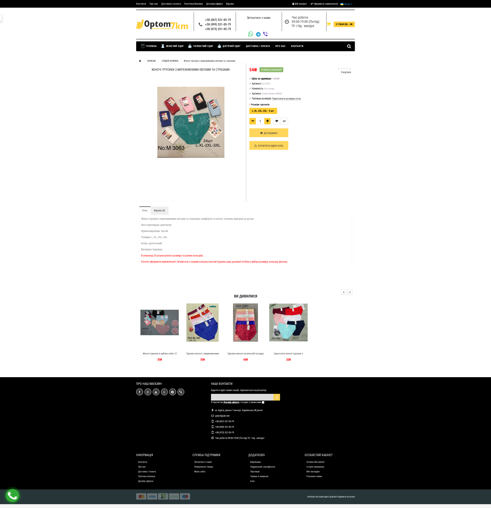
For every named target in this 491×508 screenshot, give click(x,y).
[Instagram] (147, 391)
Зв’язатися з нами (203, 462)
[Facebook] (139, 391)
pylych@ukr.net (222, 415)
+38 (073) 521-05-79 (218, 29)
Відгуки (230, 3)
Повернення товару (203, 466)
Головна (151, 46)
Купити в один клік (270, 145)
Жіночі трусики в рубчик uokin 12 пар (160, 355)
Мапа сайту (199, 471)
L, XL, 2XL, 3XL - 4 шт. (263, 110)
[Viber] (266, 34)
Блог (252, 481)
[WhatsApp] (252, 34)
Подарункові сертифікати (262, 466)
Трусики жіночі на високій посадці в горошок (245, 355)
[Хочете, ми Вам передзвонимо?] (12, 495)
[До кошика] (150, 347)
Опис (144, 210)
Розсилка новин (314, 476)
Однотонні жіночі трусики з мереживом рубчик (288, 355)
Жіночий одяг (174, 46)
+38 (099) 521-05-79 (218, 24)
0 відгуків (346, 72)
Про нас (154, 3)
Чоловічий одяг (202, 46)
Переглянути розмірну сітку (286, 98)
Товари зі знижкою (259, 476)
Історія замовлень (315, 466)
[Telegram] (259, 34)
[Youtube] (156, 391)
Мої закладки (313, 471)
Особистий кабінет (315, 462)
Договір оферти (214, 3)
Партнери (255, 471)
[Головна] (140, 61)
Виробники (255, 462)
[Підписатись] (276, 397)
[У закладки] (277, 121)
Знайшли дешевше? (271, 69)
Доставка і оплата (171, 3)
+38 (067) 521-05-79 (218, 20)
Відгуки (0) (159, 210)
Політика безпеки (193, 3)
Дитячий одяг (231, 46)
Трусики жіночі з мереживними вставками (202, 355)
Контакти (141, 3)
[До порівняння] (284, 121)
